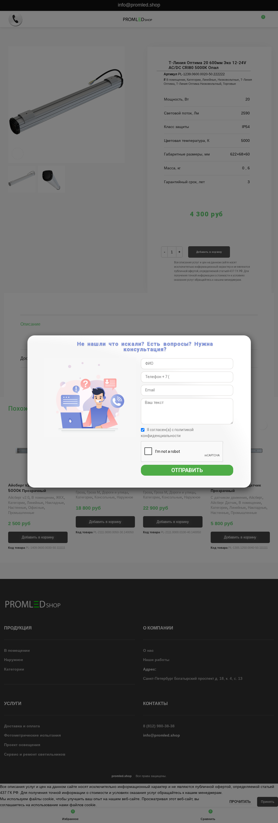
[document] (139, 411)
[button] (246, 342)
